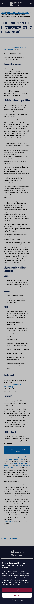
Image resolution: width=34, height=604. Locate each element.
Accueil (3, 12)
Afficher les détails (17, 600)
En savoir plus (15, 584)
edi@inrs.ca (9, 521)
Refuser (17, 595)
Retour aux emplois (11, 538)
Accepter (17, 590)
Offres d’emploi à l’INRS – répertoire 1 (18, 12)
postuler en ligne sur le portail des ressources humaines (17, 449)
